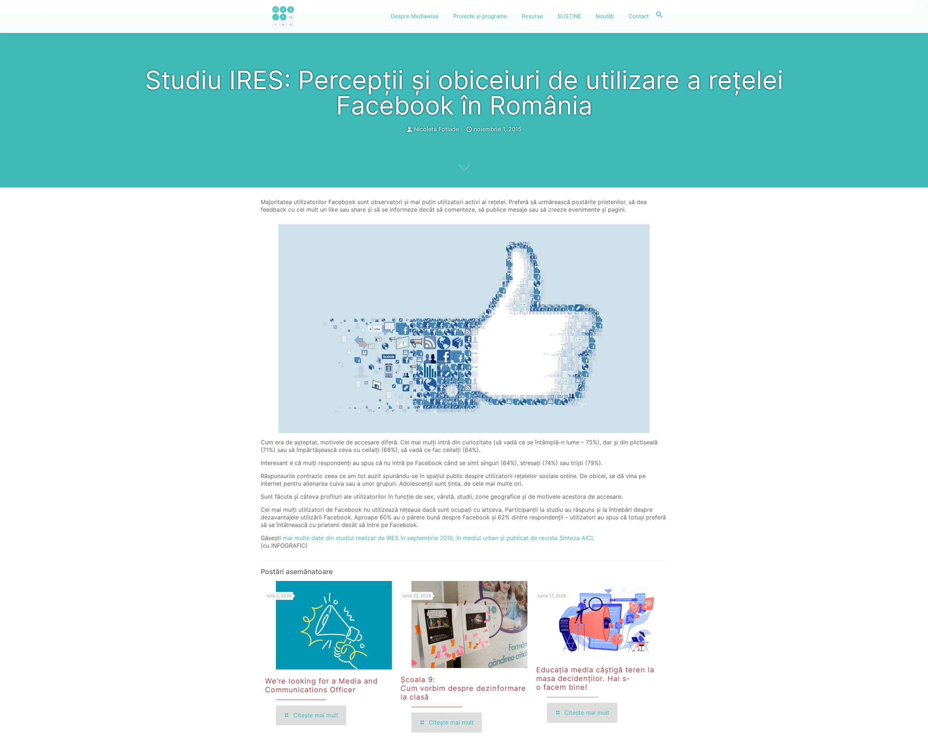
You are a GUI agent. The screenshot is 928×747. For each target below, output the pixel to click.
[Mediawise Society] (283, 16)
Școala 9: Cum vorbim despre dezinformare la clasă (463, 688)
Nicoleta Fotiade (436, 129)
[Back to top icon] (893, 732)
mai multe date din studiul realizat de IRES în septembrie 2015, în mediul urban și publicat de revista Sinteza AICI (438, 537)
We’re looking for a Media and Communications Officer (321, 685)
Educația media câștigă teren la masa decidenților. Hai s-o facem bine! (595, 678)
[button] (659, 16)
